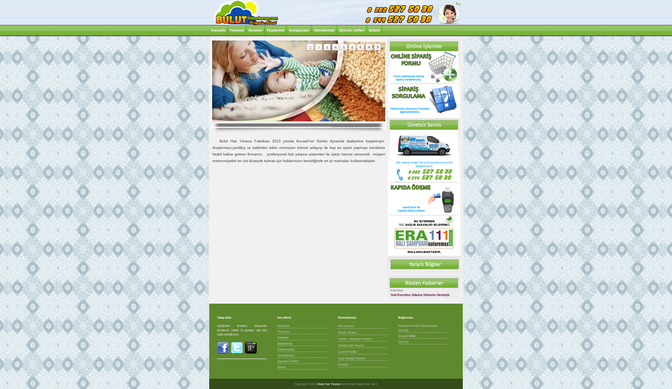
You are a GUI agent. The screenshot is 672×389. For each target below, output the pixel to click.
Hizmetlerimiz (324, 30)
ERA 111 (403, 342)
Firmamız (237, 30)
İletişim (374, 30)
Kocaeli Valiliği (407, 336)
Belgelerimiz (285, 343)
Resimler (255, 30)
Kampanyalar (299, 30)
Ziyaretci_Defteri (351, 30)
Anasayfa (218, 30)
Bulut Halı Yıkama (329, 384)
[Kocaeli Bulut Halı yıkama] (246, 24)
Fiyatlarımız (275, 30)
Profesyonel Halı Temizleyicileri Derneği (418, 328)
